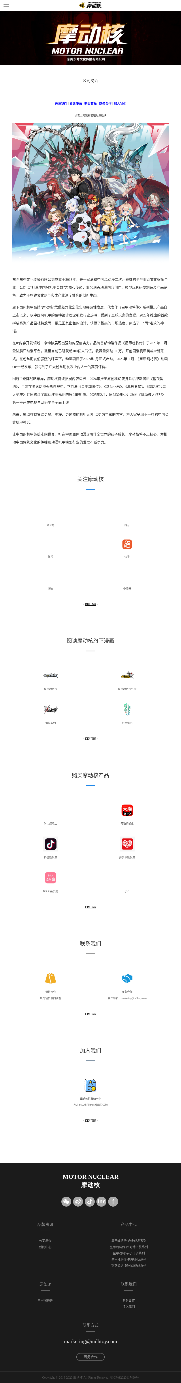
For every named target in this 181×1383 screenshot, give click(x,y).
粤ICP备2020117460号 (124, 1377)
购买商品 (90, 103)
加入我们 (120, 103)
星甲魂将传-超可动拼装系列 (129, 1247)
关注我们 (61, 103)
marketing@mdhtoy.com (90, 1341)
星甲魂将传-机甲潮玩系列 (128, 1259)
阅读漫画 (76, 103)
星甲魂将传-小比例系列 (129, 1253)
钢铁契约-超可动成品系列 (128, 1265)
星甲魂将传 (45, 1300)
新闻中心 (45, 1247)
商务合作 (105, 103)
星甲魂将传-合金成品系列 (128, 1241)
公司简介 (45, 1241)
